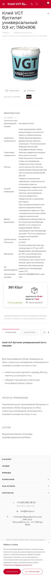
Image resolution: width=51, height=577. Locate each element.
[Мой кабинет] (41, 4)
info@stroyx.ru (27, 511)
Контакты (7, 493)
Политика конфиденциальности (17, 565)
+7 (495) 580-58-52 (26, 503)
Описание (10, 332)
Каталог (7, 459)
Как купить (29, 332)
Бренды (6, 473)
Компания (8, 479)
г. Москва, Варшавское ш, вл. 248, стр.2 (27, 518)
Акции (6, 466)
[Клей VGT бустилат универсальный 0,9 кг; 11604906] (25, 64)
